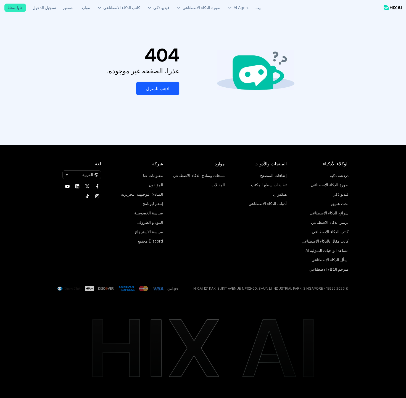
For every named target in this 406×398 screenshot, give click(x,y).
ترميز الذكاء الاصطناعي (330, 222)
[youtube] (67, 186)
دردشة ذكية (339, 175)
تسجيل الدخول (44, 7)
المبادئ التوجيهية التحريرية (142, 194)
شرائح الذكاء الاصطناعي (329, 213)
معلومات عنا (153, 175)
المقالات (218, 184)
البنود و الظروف (150, 222)
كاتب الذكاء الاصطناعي (330, 231)
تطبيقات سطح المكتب (269, 184)
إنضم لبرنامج (153, 203)
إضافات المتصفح (273, 175)
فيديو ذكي (341, 194)
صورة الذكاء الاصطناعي (330, 184)
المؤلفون (156, 184)
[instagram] (97, 196)
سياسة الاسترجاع (149, 231)
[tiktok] (87, 196)
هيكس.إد (280, 194)
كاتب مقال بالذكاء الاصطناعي (325, 241)
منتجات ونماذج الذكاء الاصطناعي (199, 175)
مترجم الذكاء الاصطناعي (329, 269)
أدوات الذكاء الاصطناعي (268, 203)
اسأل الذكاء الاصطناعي (330, 259)
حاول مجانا (15, 8)
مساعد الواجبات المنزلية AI (327, 250)
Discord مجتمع (150, 241)
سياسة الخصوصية (148, 213)
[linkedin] (77, 186)
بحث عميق (340, 203)
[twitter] (87, 186)
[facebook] (97, 186)
